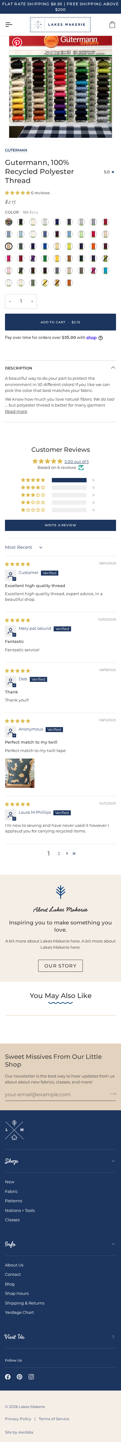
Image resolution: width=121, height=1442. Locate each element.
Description (18, 368)
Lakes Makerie (32, 1406)
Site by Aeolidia (19, 1432)
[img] (17, 564)
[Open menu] (14, 25)
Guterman (16, 150)
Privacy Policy (18, 1418)
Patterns (13, 1200)
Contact (13, 1274)
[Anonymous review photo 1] (20, 773)
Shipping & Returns (24, 1302)
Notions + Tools (20, 1210)
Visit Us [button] (15, 1336)
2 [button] (59, 853)
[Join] (111, 1094)
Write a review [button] (60, 525)
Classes (12, 1219)
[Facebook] (8, 1377)
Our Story (60, 966)
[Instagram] (31, 1377)
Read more (16, 411)
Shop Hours (17, 1293)
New (9, 1181)
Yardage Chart (19, 1312)
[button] (18, 192)
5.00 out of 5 (77, 461)
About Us (14, 1264)
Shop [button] (11, 1160)
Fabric (11, 1191)
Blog (10, 1283)
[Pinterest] (19, 1377)
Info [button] (10, 1244)
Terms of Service (54, 1418)
